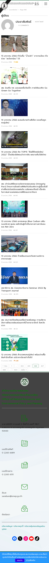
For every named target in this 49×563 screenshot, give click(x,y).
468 (4, 370)
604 (15, 370)
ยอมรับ (19, 560)
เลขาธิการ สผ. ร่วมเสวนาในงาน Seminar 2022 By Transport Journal (23, 289)
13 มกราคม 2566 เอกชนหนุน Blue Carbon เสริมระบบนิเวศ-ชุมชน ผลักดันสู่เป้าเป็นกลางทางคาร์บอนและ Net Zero (23, 224)
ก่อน (5, 366)
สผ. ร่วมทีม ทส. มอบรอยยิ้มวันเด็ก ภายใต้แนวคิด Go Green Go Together (24, 89)
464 (22, 366)
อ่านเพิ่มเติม (30, 560)
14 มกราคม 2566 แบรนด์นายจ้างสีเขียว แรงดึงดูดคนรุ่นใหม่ (23, 121)
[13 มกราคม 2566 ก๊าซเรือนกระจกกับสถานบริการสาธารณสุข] (14, 243)
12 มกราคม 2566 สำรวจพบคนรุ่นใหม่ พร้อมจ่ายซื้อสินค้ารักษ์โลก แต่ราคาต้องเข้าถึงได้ (23, 356)
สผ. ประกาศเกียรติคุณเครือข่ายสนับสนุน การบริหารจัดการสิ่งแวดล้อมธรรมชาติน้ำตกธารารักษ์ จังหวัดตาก (23, 322)
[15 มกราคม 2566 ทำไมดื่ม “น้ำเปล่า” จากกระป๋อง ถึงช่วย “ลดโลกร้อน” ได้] (14, 43)
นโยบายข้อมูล (7, 526)
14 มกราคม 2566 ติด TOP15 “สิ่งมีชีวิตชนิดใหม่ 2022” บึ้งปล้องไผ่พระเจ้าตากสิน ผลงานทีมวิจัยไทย (23, 153)
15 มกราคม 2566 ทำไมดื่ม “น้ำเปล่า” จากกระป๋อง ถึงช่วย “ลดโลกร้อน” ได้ (24, 57)
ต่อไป (23, 370)
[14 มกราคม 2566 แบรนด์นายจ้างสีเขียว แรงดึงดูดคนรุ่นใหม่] (14, 107)
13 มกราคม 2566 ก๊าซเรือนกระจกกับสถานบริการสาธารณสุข (22, 257)
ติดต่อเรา (6, 514)
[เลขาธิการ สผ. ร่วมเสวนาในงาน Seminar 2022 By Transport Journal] (14, 275)
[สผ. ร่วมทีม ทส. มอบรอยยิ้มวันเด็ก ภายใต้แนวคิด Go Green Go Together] (14, 75)
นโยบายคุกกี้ (18, 526)
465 (28, 366)
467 (42, 366)
